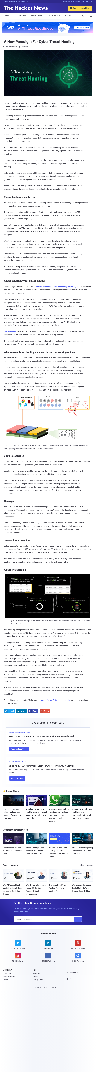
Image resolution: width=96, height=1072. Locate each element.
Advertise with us (9, 977)
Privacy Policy (38, 980)
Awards (68, 16)
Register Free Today (19, 749)
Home (6, 16)
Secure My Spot (17, 778)
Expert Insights (54, 16)
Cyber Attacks (37, 16)
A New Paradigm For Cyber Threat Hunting (39, 41)
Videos (82, 865)
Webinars (36, 973)
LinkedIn (66, 700)
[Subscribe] (78, 919)
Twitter (56, 700)
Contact (5, 980)
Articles (90, 865)
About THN (7, 973)
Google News (46, 700)
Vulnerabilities (20, 16)
